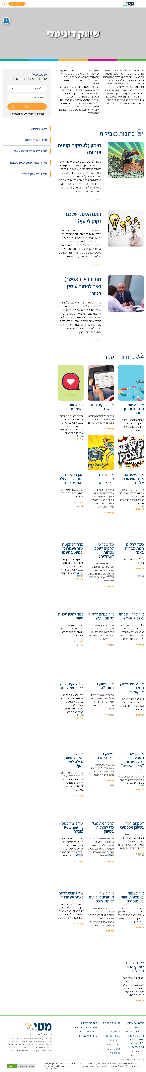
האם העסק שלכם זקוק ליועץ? (83, 217)
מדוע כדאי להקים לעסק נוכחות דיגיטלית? (104, 550)
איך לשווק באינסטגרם (74, 407)
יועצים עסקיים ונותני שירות (85, 1027)
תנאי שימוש (138, 1047)
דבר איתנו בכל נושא (135, 1031)
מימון (118, 1027)
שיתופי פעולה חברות (88, 1035)
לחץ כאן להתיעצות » (18, 114)
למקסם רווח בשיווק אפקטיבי (132, 825)
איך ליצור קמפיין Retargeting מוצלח (71, 827)
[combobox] (27, 88)
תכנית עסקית (114, 1031)
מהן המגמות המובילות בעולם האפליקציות (71, 479)
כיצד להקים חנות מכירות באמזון (134, 548)
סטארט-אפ (115, 1052)
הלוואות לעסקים (113, 1035)
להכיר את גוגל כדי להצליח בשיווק (103, 827)
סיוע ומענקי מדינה (36, 140)
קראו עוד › (95, 199)
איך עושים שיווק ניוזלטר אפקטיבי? (132, 688)
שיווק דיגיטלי (114, 1040)
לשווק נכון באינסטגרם (105, 756)
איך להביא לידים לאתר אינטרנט (71, 895)
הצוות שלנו (139, 1027)
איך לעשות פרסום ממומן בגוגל (134, 409)
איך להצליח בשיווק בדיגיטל (30, 151)
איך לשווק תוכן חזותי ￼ (103, 686)
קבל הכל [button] (12, 1066)
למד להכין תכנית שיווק (71, 616)
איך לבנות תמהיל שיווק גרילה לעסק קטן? (74, 760)
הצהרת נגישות (137, 1055)
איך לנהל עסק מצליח (34, 174)
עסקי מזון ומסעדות (112, 1048)
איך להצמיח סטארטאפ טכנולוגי (28, 163)
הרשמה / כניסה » (17, 3)
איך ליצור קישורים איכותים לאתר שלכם (101, 897)
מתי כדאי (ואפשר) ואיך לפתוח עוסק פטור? (82, 286)
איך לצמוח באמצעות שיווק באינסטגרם (132, 897)
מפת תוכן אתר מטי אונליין (132, 1059)
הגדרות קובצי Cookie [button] (26, 1066)
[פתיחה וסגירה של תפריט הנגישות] (6, 20)
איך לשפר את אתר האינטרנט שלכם (132, 479)
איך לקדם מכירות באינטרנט (106, 479)
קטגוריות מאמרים (111, 1023)
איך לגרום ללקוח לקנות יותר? (101, 616)
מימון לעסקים (39, 128)
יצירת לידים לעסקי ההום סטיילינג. (134, 967)
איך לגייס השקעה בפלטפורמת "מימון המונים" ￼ (132, 762)
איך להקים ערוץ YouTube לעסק (72, 686)
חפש (27, 106)
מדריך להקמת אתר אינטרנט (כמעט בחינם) (73, 548)
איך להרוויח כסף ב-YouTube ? (131, 616)
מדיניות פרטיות (137, 1051)
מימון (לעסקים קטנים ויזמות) (79, 149)
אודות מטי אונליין (135, 1023)
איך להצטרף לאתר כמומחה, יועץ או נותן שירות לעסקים (135, 1039)
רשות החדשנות (113, 1044)
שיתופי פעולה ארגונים (87, 1031)
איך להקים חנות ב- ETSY (101, 407)
